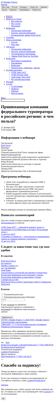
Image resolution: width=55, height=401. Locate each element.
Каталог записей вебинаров (23, 33)
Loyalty (9, 84)
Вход (3, 98)
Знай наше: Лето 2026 (20, 77)
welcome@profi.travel (28, 345)
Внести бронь (17, 93)
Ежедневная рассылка (13, 294)
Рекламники (16, 63)
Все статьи (16, 23)
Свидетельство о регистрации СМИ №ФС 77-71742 (14, 323)
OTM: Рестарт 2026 (19, 75)
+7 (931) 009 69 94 (45, 345)
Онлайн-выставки (14, 70)
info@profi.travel (8, 356)
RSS (7, 342)
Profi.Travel (6, 145)
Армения (44, 7)
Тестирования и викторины (23, 54)
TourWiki (10, 37)
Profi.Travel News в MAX (12, 282)
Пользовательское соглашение (33, 324)
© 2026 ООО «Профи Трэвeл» (36, 320)
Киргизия (13, 10)
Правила (15, 89)
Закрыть (4, 385)
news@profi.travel (17, 347)
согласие (10, 305)
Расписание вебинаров (21, 30)
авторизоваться (7, 223)
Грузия (4, 10)
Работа (9, 17)
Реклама (9, 82)
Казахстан (34, 7)
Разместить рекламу (10, 345)
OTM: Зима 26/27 (18, 72)
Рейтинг (15, 91)
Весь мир (5, 7)
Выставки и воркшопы (21, 61)
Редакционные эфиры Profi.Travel (26, 35)
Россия (4, 4)
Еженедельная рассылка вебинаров (19, 297)
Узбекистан (36, 10)
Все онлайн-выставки (20, 79)
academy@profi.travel (10, 352)
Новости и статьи (13, 19)
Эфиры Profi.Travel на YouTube (24, 56)
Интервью (15, 26)
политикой (5, 309)
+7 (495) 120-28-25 (23, 356)
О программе (17, 86)
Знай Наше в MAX (31, 282)
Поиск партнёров (13, 40)
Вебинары (10, 28)
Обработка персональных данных (16, 327)
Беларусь (24, 7)
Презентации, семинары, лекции (25, 68)
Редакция (5, 347)
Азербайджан (24, 10)
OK (3, 399)
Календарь (10, 58)
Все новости (16, 21)
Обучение (10, 47)
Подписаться (7, 317)
